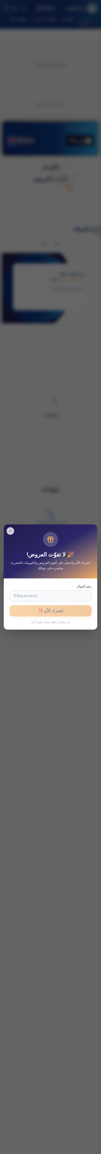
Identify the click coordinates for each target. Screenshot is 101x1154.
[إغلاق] (10, 531)
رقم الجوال (84, 586)
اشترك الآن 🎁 (50, 610)
